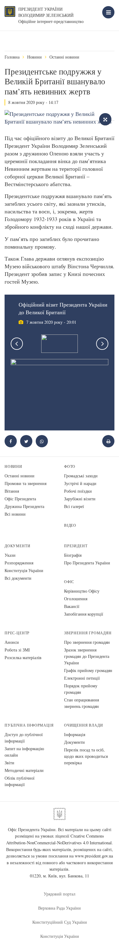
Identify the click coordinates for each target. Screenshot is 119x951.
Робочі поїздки (78, 491)
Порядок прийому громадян (80, 689)
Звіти (9, 763)
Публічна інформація (29, 725)
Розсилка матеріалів (23, 657)
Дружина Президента (24, 506)
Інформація (74, 734)
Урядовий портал (59, 894)
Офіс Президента (20, 499)
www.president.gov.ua (94, 856)
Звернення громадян (88, 633)
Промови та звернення (25, 483)
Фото (69, 466)
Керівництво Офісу (81, 591)
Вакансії (71, 606)
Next (102, 344)
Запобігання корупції (83, 614)
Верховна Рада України (59, 908)
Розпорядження (19, 563)
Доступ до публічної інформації (24, 737)
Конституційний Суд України (59, 922)
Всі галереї (74, 506)
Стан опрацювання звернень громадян (81, 703)
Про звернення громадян (87, 642)
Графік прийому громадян (88, 670)
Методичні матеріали (24, 770)
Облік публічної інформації (19, 781)
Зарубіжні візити (80, 499)
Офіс (69, 581)
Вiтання (12, 491)
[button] (26, 441)
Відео (70, 525)
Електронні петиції (82, 678)
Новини (34, 57)
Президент (75, 546)
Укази (10, 555)
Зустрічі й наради (80, 483)
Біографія (72, 555)
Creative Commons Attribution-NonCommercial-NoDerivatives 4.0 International (59, 839)
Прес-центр (17, 633)
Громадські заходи (81, 476)
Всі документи (18, 578)
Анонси (12, 642)
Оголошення (75, 599)
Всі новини (15, 514)
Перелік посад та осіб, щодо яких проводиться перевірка (86, 756)
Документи (17, 546)
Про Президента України (87, 563)
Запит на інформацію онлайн (24, 752)
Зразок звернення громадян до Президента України (86, 656)
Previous (17, 344)
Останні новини (64, 57)
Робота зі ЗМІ (17, 650)
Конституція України (24, 570)
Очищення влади (83, 725)
